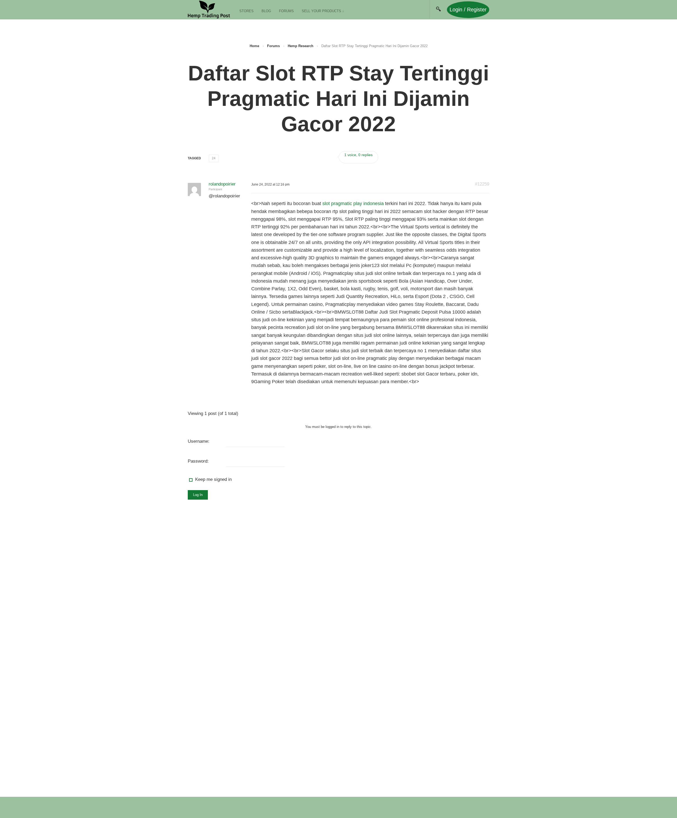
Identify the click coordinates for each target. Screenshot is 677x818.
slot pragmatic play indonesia (353, 203)
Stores (246, 11)
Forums (286, 11)
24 (214, 158)
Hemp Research (300, 46)
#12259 (482, 184)
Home (254, 46)
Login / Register (468, 9)
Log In (198, 495)
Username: (198, 441)
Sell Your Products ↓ (323, 11)
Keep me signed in (213, 479)
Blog (266, 11)
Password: (198, 461)
